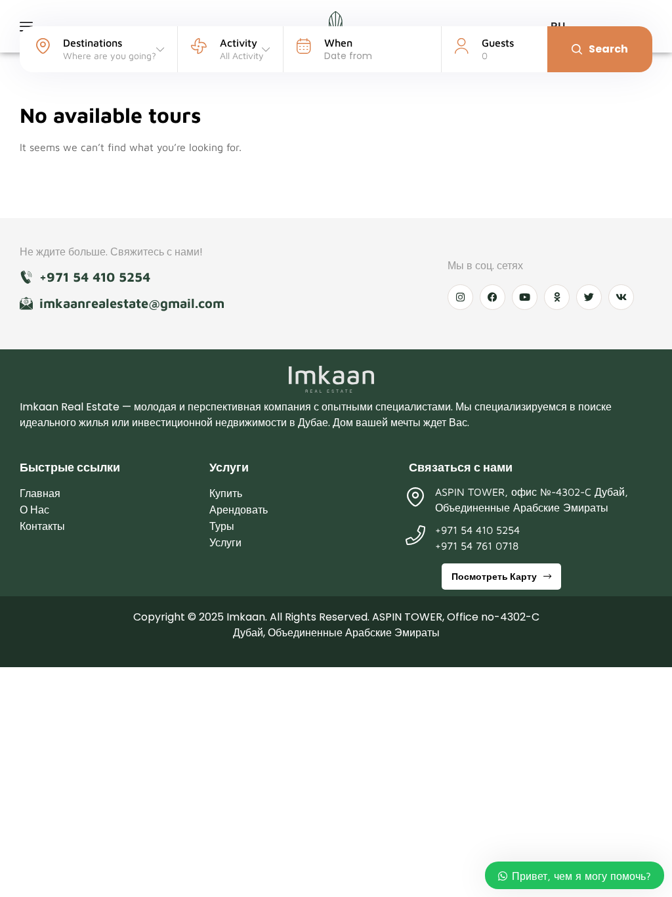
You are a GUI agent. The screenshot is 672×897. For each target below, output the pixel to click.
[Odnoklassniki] (557, 297)
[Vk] (621, 297)
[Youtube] (524, 297)
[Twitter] (589, 297)
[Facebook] (492, 297)
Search (608, 48)
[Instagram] (460, 297)
